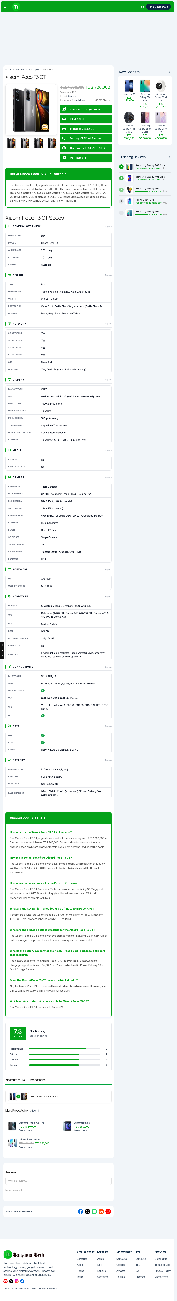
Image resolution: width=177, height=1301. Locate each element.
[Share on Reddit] (101, 1211)
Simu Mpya (78, 100)
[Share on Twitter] (87, 1211)
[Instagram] (16, 1281)
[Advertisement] (88, 38)
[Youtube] (5, 1281)
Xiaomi (34, 1110)
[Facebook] (22, 1281)
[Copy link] (108, 1211)
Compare (101, 100)
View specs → (27, 1130)
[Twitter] (11, 1281)
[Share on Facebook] (80, 1211)
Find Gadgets (157, 7)
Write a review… (18, 1180)
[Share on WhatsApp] (94, 1211)
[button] (5, 7)
